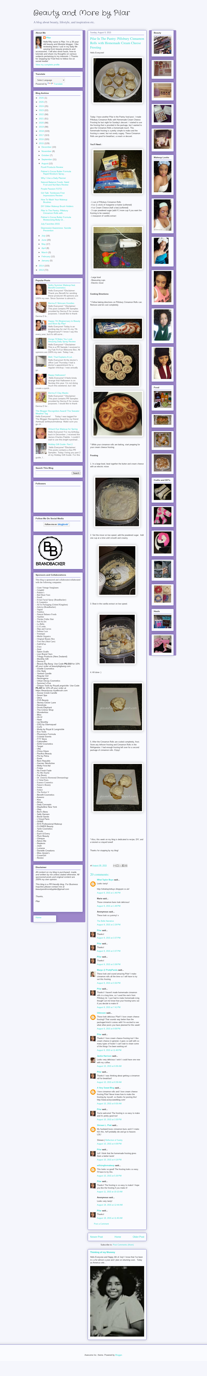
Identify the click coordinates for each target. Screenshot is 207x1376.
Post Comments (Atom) (123, 1245)
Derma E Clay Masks (58, 393)
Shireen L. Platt (104, 1125)
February (46, 256)
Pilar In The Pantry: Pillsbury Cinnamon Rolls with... (54, 211)
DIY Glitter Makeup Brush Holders (57, 206)
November (47, 151)
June (44, 240)
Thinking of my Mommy (102, 1252)
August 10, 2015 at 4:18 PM (109, 1160)
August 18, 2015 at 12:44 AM (110, 1205)
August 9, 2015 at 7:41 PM (108, 1007)
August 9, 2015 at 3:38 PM (108, 964)
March (45, 252)
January (46, 260)
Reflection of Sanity (114, 1140)
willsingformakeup (105, 1165)
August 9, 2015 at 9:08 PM (108, 1029)
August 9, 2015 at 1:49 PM (108, 906)
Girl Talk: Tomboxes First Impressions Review (53, 194)
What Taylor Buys (105, 880)
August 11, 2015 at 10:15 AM (109, 1192)
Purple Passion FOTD (51, 189)
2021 (41, 118)
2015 (41, 143)
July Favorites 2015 (50, 224)
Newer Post (96, 1237)
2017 (41, 135)
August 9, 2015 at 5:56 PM (108, 983)
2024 (41, 106)
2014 (41, 265)
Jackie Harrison (104, 1056)
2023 (41, 110)
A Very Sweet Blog (105, 1088)
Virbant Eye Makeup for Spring (63, 429)
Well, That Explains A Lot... (61, 357)
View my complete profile (48, 64)
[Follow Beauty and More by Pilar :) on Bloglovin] (56, 526)
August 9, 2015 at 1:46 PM (108, 893)
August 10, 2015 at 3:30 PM (109, 1119)
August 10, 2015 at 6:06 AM (109, 1066)
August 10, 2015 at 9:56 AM (109, 1103)
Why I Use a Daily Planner (53, 178)
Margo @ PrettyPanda (107, 970)
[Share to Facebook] (123, 865)
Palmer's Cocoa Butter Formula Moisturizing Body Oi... (56, 218)
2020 (41, 122)
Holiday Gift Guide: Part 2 (60, 444)
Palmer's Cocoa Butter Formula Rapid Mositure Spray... (56, 172)
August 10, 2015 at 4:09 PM (109, 1144)
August (45, 163)
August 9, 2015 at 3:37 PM (108, 938)
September (47, 159)
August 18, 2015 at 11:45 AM (109, 1218)
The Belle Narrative (105, 921)
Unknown (101, 1013)
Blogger (118, 1355)
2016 (41, 139)
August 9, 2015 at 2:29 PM (108, 925)
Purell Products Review (52, 167)
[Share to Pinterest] (126, 865)
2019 (41, 127)
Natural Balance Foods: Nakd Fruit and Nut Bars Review (55, 183)
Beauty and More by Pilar (81, 13)
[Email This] (114, 865)
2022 (41, 114)
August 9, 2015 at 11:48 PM (109, 1050)
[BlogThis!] (117, 865)
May (44, 244)
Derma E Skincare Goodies (61, 303)
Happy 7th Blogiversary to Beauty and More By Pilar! (64, 322)
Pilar (99, 930)
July (44, 235)
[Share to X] (120, 865)
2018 (41, 131)
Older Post (138, 1237)
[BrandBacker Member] (51, 565)
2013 (41, 270)
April (44, 248)
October (46, 155)
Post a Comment (101, 1224)
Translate (58, 84)
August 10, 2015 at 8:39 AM (109, 1082)
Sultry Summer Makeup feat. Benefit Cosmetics (62, 286)
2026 (41, 98)
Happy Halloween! (57, 375)
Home (118, 1237)
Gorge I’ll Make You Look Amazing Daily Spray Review (62, 340)
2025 (41, 102)
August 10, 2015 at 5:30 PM (109, 1176)
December (47, 147)
